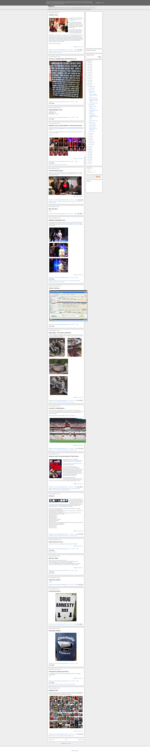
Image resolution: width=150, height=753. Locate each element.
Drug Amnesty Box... (55, 591)
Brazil (81, 24)
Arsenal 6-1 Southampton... (57, 408)
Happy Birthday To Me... (56, 110)
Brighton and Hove (63, 735)
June (90, 136)
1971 (89, 163)
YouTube (80, 503)
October (90, 89)
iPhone (66, 535)
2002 (89, 160)
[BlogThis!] (78, 49)
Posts (89, 170)
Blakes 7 (69, 36)
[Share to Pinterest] (81, 49)
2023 (89, 67)
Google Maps (73, 334)
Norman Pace (54, 52)
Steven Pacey (61, 36)
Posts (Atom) (68, 743)
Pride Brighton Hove (70, 735)
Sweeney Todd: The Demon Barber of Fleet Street (61, 489)
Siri (82, 504)
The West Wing (54, 172)
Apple (50, 334)
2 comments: (71, 400)
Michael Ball (72, 463)
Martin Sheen (71, 201)
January (90, 144)
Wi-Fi (76, 510)
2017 (89, 77)
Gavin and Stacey (62, 51)
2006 (89, 154)
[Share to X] (79, 49)
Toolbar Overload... (54, 288)
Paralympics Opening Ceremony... (59, 671)
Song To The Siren (56, 281)
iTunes (58, 506)
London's (79, 128)
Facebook (56, 505)
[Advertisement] (94, 29)
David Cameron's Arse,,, (56, 542)
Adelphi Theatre (70, 461)
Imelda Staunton (78, 463)
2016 (89, 78)
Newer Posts (51, 739)
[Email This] (77, 49)
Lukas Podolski (67, 415)
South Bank (51, 129)
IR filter (78, 512)
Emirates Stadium (52, 411)
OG (71, 411)
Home (66, 739)
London (58, 164)
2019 (89, 73)
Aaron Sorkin (53, 201)
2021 (89, 70)
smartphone (72, 535)
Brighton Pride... (54, 690)
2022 (89, 69)
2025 (89, 64)
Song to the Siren (75, 224)
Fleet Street (59, 488)
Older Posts (80, 739)
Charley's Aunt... (54, 15)
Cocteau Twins (59, 280)
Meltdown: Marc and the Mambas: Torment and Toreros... (66, 125)
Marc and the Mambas (69, 127)
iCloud (69, 506)
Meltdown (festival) (74, 280)
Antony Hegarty (56, 128)
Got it (103, 2)
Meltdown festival (65, 128)
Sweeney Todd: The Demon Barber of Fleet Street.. (64, 456)
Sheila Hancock (65, 467)
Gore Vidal (52, 560)
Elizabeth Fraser (70, 222)
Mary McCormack (77, 201)
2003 (89, 159)
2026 (89, 62)
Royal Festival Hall (73, 128)
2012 (89, 85)
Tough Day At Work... (55, 580)
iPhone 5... (52, 496)
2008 (89, 151)
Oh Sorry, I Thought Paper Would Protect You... (63, 59)
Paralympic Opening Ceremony (70, 684)
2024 (89, 65)
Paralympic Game (61, 684)
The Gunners (66, 410)
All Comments (91, 172)
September (91, 91)
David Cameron (55, 543)
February (91, 142)
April (90, 139)
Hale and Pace (54, 36)
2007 (89, 152)
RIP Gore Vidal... (54, 558)
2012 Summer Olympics (55, 735)
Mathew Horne (72, 51)
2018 (89, 75)
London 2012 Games (71, 693)
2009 (89, 149)
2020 (89, 72)
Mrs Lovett (71, 467)
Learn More (98, 2)
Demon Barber (53, 488)
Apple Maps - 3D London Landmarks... (60, 332)
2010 (89, 147)
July (90, 134)
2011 (89, 146)
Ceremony (53, 684)
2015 (89, 80)
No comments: (71, 49)
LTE (68, 510)
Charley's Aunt (74, 19)
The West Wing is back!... (56, 170)
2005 (89, 155)
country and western (65, 224)
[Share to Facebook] (80, 49)
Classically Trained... (55, 630)
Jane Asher (67, 51)
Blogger (77, 750)
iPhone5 (70, 499)
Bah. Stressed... (53, 209)
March (90, 141)
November (91, 88)
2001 (89, 162)
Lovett (71, 488)
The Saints (73, 410)
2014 (89, 81)
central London (51, 335)
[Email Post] (75, 49)
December (91, 86)
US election (77, 173)
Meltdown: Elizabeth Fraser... (57, 220)
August (90, 133)
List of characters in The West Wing (62, 201)
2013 (89, 83)
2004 (89, 157)
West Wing (54, 202)
